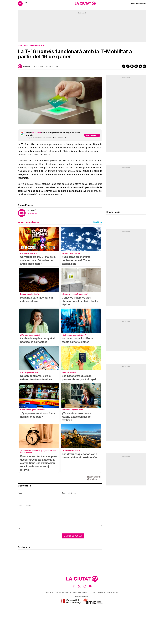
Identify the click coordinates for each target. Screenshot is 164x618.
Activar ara (91, 135)
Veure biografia (32, 213)
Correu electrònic (69, 493)
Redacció (26, 66)
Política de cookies (80, 592)
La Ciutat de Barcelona (31, 45)
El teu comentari (24, 505)
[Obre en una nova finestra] (71, 601)
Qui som (93, 592)
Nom (20, 493)
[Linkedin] (132, 66)
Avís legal (49, 592)
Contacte (101, 592)
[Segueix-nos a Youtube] (90, 586)
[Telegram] (140, 66)
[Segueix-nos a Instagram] (84, 586)
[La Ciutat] (85, 3)
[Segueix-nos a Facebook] (73, 586)
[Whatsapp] (136, 66)
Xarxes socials (112, 592)
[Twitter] (128, 66)
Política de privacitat (63, 592)
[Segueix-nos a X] (79, 586)
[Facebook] (123, 66)
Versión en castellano (138, 3)
